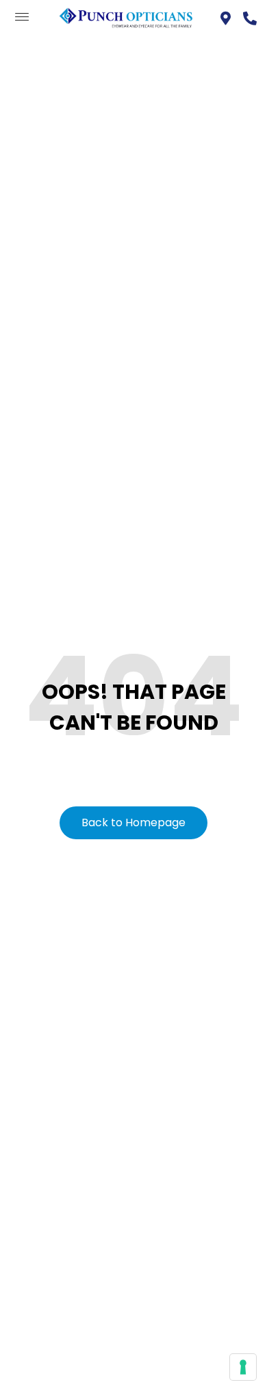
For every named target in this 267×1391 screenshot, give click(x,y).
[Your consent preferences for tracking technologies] (243, 1367)
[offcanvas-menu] (22, 17)
